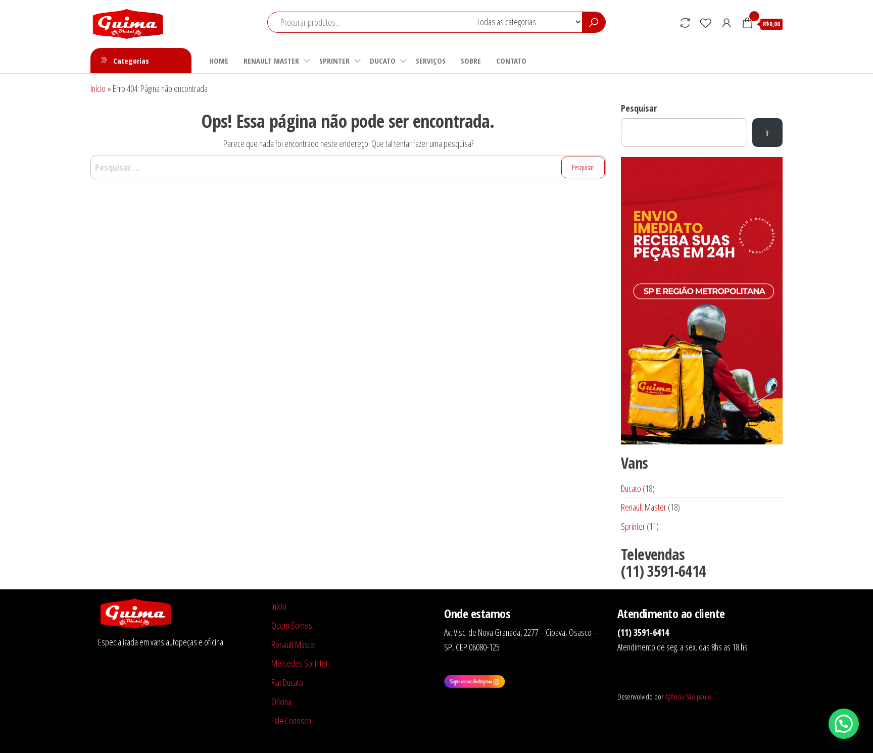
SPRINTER (334, 61)
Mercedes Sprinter (299, 663)
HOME (218, 61)
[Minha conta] (726, 23)
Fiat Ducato (287, 682)
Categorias (131, 61)
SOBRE (471, 61)
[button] (844, 724)
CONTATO (511, 61)
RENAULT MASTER (271, 61)
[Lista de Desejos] (705, 23)
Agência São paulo (688, 696)
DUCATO (383, 61)
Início (98, 88)
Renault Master (294, 644)
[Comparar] (685, 23)
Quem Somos (291, 625)
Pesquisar (639, 108)
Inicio (278, 606)
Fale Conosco (291, 721)
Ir (767, 132)
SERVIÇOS (431, 61)
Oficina (281, 701)
